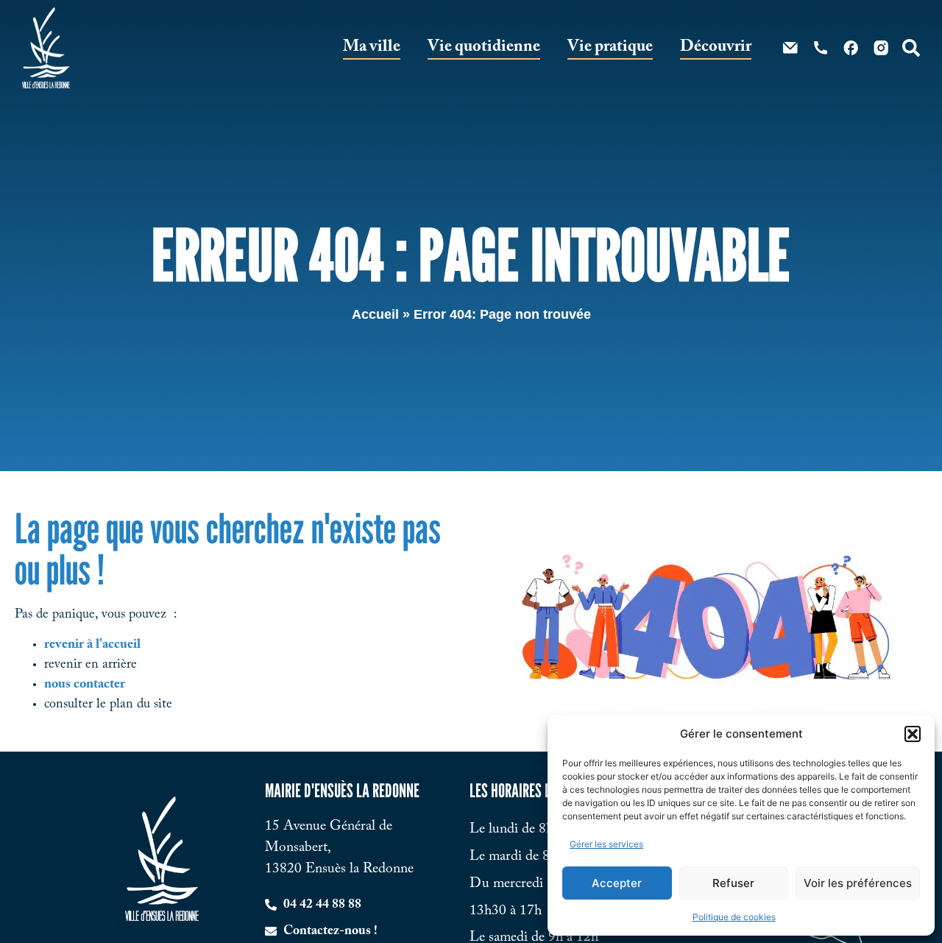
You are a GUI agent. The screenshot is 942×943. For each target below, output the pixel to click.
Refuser (733, 883)
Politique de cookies (734, 916)
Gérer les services (606, 844)
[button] (912, 734)
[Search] (911, 48)
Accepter (617, 883)
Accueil (375, 314)
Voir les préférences (858, 883)
